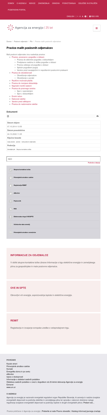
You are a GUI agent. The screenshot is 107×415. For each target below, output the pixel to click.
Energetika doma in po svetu (18, 371)
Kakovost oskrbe (18, 99)
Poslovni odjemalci (21, 41)
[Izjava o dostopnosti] (85, 16)
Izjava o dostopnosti (15, 376)
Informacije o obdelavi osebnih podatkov (23, 379)
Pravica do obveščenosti (22, 72)
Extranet (10, 384)
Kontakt (10, 369)
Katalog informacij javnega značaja (86, 411)
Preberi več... (88, 402)
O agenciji (21, 3)
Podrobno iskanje (94, 163)
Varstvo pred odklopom (21, 101)
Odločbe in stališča (87, 3)
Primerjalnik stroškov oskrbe (18, 366)
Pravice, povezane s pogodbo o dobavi (28, 57)
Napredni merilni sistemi (22, 85)
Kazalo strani (12, 363)
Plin (31, 41)
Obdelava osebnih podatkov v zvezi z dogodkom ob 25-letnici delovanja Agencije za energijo (45, 382)
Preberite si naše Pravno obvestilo (56, 411)
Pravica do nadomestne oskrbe (24, 104)
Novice (32, 3)
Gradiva (56, 3)
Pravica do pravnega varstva (23, 88)
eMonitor (10, 374)
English (70, 16)
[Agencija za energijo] (30, 28)
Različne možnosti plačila (22, 80)
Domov (11, 3)
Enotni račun (17, 96)
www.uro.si (11, 387)
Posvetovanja (69, 3)
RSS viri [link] (95, 16)
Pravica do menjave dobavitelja (24, 83)
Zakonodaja (43, 3)
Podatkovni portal (17, 9)
